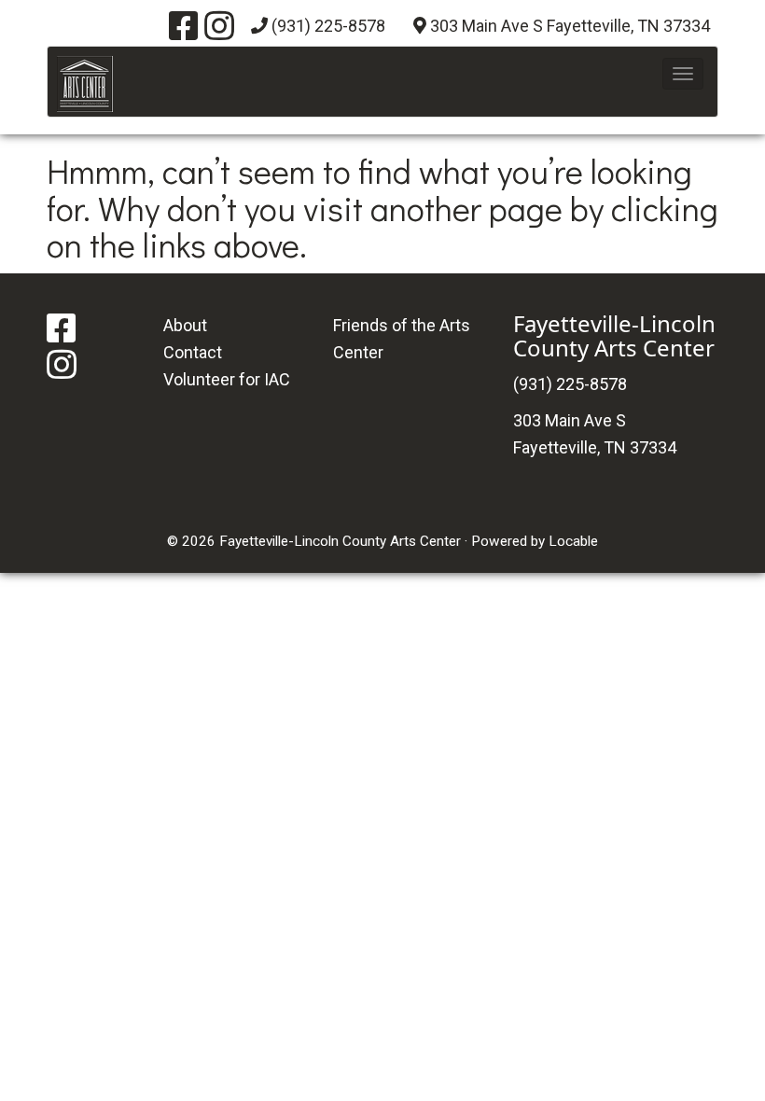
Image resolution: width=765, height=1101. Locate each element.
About (185, 325)
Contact (192, 352)
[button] (682, 74)
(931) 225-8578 (328, 25)
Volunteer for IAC (226, 379)
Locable (573, 541)
